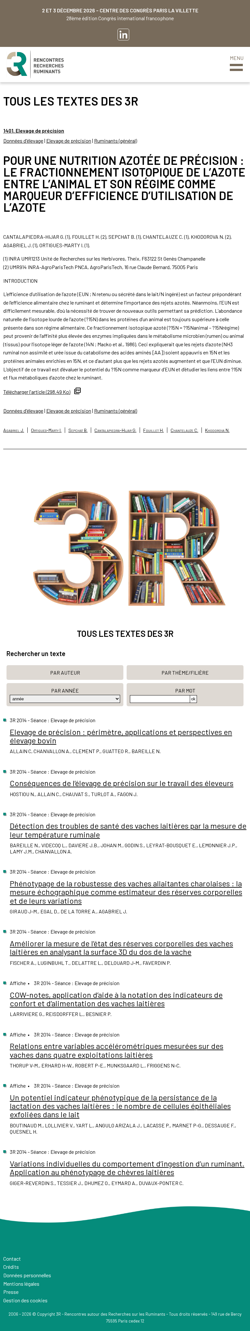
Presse (11, 1292)
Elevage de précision (68, 140)
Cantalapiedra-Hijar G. (115, 430)
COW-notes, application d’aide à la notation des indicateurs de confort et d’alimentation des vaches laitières (116, 999)
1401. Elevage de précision (33, 130)
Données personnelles (27, 1275)
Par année (65, 690)
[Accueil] (35, 64)
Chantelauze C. (184, 430)
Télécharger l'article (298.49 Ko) (36, 392)
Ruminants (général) (115, 140)
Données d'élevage (23, 140)
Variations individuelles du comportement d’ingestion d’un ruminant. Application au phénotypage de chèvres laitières (127, 1168)
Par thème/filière (185, 672)
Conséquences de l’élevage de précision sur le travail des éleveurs (121, 783)
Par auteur (65, 672)
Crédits (11, 1267)
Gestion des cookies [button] (25, 1300)
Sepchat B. (78, 430)
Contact (12, 1258)
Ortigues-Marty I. (46, 430)
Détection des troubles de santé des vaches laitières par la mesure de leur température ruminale (128, 830)
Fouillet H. (153, 430)
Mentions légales (21, 1284)
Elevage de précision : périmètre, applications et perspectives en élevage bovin (121, 736)
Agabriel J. (13, 430)
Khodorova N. (217, 430)
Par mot (185, 690)
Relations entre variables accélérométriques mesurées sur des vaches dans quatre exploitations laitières (116, 1050)
